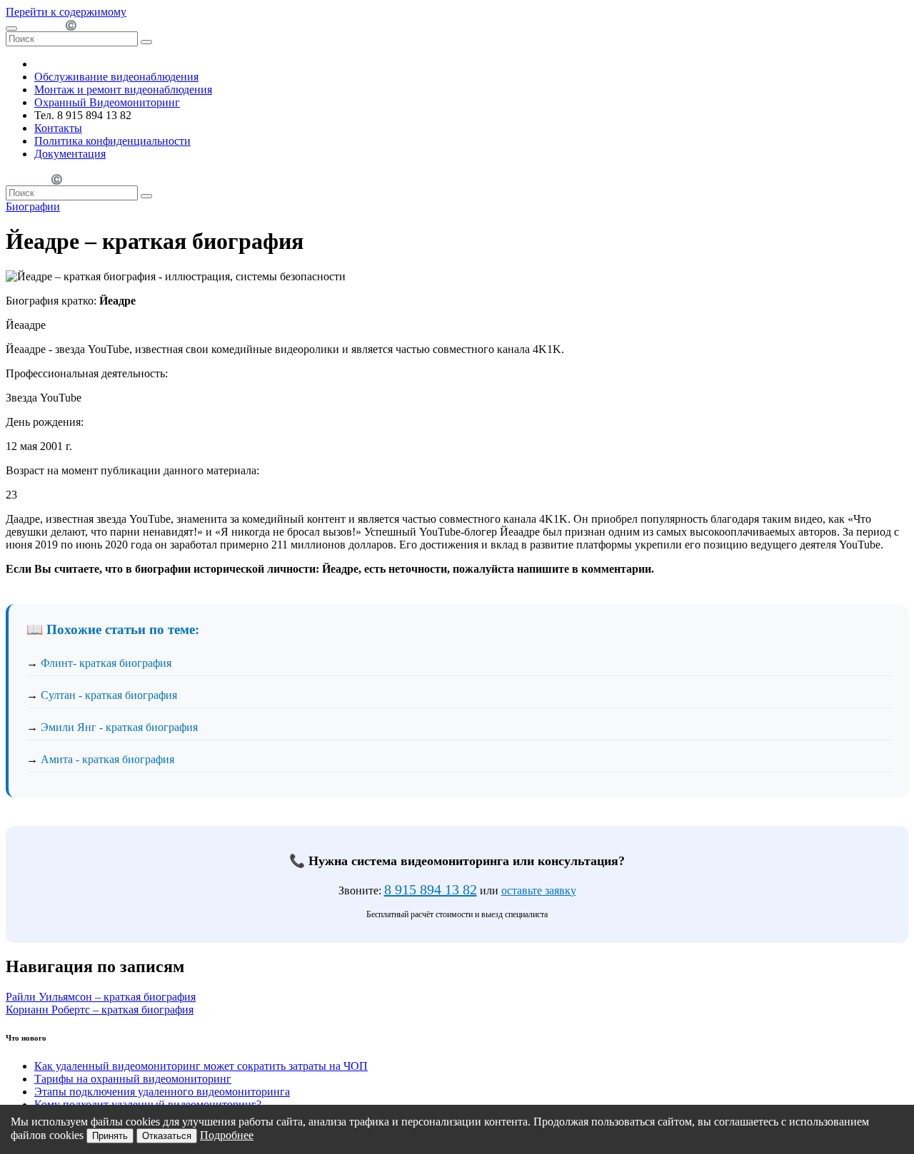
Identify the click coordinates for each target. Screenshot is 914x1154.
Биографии (33, 206)
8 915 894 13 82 (430, 889)
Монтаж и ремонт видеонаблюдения (123, 89)
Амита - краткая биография (107, 759)
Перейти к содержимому (66, 12)
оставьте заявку (538, 890)
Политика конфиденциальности (112, 141)
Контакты (58, 128)
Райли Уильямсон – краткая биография (101, 997)
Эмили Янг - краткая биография (119, 727)
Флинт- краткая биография (106, 663)
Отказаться (166, 1135)
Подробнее (226, 1135)
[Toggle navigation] (11, 28)
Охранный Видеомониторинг (107, 102)
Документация (70, 154)
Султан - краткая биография (109, 695)
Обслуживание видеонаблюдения (116, 77)
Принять (110, 1135)
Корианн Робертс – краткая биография (100, 1010)
